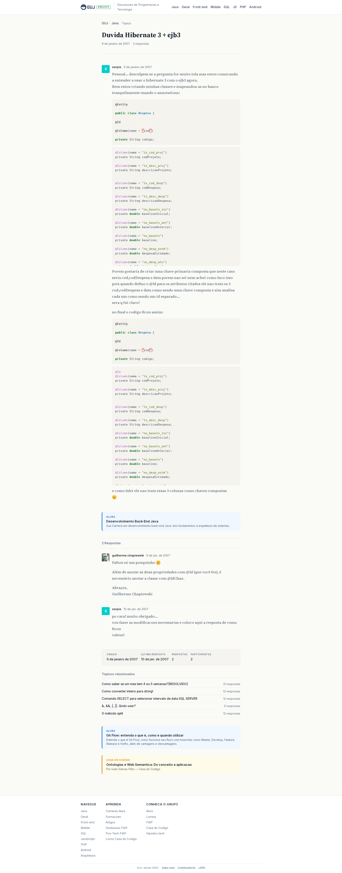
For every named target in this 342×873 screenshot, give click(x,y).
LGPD (202, 867)
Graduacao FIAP (116, 828)
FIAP (149, 822)
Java (175, 7)
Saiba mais (168, 867)
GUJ (105, 23)
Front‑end (200, 7)
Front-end (87, 822)
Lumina (151, 817)
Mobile (215, 7)
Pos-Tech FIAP (116, 833)
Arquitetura (88, 855)
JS (235, 7)
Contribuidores (187, 867)
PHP (243, 7)
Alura (149, 811)
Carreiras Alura (115, 811)
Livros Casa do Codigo (121, 839)
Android (255, 7)
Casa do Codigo (157, 828)
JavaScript (88, 839)
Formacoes (113, 817)
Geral (186, 7)
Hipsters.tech (155, 833)
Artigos (110, 822)
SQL (227, 7)
